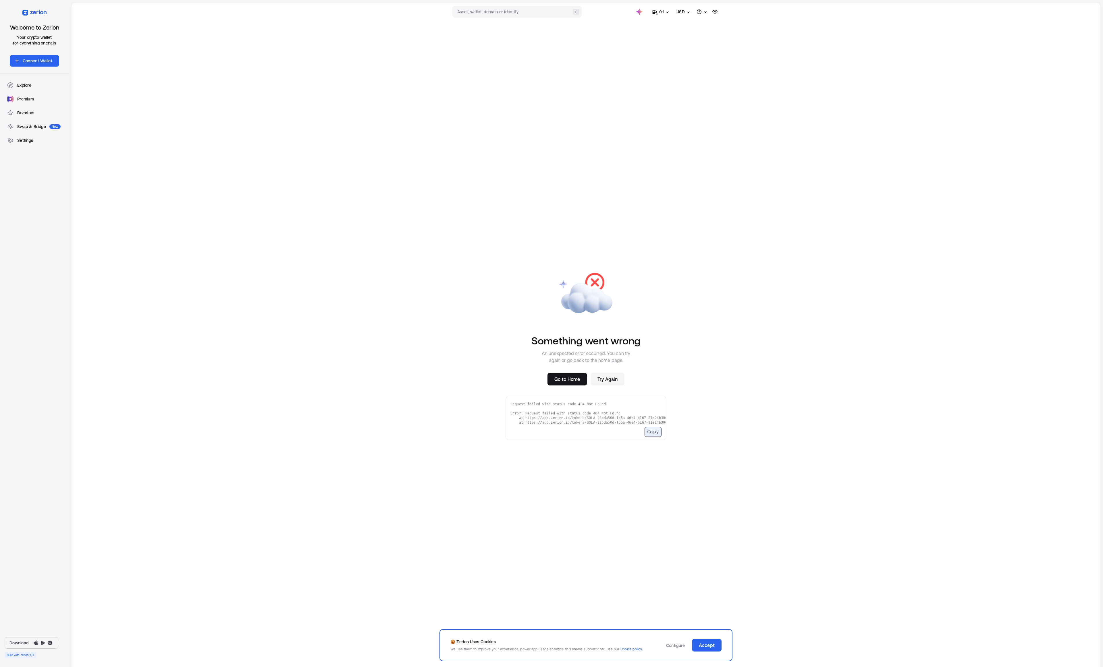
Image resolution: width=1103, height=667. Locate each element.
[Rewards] (639, 11)
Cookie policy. (631, 649)
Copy (653, 432)
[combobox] (517, 12)
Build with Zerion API (20, 655)
